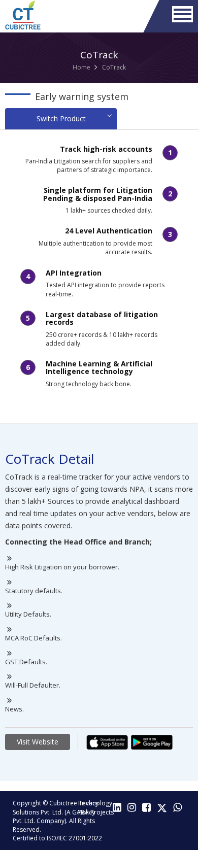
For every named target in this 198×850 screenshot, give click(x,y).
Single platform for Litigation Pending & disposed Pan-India (97, 193)
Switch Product (61, 118)
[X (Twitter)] (162, 808)
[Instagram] (131, 807)
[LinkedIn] (117, 807)
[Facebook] (146, 807)
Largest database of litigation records (102, 318)
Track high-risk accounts (106, 149)
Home (81, 67)
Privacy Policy (88, 807)
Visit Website (37, 741)
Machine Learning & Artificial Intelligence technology (99, 367)
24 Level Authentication (108, 230)
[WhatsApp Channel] (177, 807)
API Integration (74, 273)
